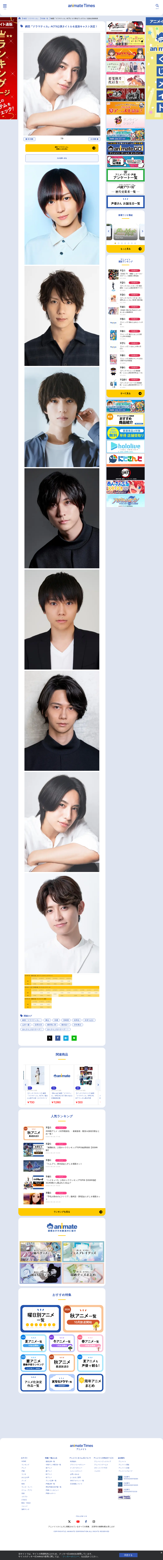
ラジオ (24, 1474)
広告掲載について (76, 1484)
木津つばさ (89, 1020)
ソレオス (97, 1471)
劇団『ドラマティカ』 (31, 1020)
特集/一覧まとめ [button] (51, 1458)
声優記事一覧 (50, 1484)
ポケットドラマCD (100, 1468)
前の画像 (30, 139)
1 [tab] (116, 243)
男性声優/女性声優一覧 (53, 1487)
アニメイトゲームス (101, 1465)
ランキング (25, 1465)
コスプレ (25, 1496)
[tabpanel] (125, 232)
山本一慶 (25, 1025)
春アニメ (49, 1468)
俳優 (56, 1020)
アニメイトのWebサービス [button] (104, 1458)
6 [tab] (132, 243)
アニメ (24, 1468)
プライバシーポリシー (77, 1465)
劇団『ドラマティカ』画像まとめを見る (62, 148)
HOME (24, 1461)
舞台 (47, 1020)
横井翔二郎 (51, 1025)
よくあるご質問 (75, 1477)
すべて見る (125, 393)
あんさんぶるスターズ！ (32, 1029)
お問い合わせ (74, 1474)
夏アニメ (49, 1471)
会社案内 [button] (121, 1458)
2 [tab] (119, 243)
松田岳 (76, 1020)
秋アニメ (49, 1474)
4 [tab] (126, 243)
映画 (23, 1484)
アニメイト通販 (124, 1465)
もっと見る (125, 249)
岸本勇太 (77, 1025)
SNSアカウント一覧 (77, 1481)
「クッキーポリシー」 (71, 1556)
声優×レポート (51, 1493)
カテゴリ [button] (24, 1458)
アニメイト (122, 1461)
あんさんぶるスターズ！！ (58, 1029)
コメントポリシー (76, 1471)
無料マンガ (25, 1509)
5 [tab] (129, 243)
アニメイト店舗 (124, 1468)
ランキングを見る (62, 1212)
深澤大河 (38, 1025)
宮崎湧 (66, 1020)
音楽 (23, 1493)
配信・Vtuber (26, 1503)
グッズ (24, 1481)
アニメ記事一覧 (51, 1481)
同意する (128, 1555)
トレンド (25, 1506)
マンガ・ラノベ (27, 1487)
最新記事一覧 (50, 1461)
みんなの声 (25, 1477)
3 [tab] (122, 243)
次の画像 (93, 139)
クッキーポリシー (76, 1468)
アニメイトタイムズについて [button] (80, 1458)
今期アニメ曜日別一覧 (53, 1465)
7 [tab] (135, 243)
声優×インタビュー (52, 1490)
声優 (23, 1471)
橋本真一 (65, 1025)
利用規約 (73, 1461)
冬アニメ (49, 1477)
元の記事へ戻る (62, 158)
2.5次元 (24, 1500)
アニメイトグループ (125, 1471)
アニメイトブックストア (102, 1461)
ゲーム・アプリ (27, 1490)
